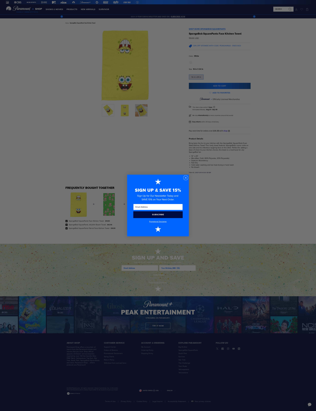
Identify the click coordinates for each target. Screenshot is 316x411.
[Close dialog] (186, 178)
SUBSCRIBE (158, 214)
